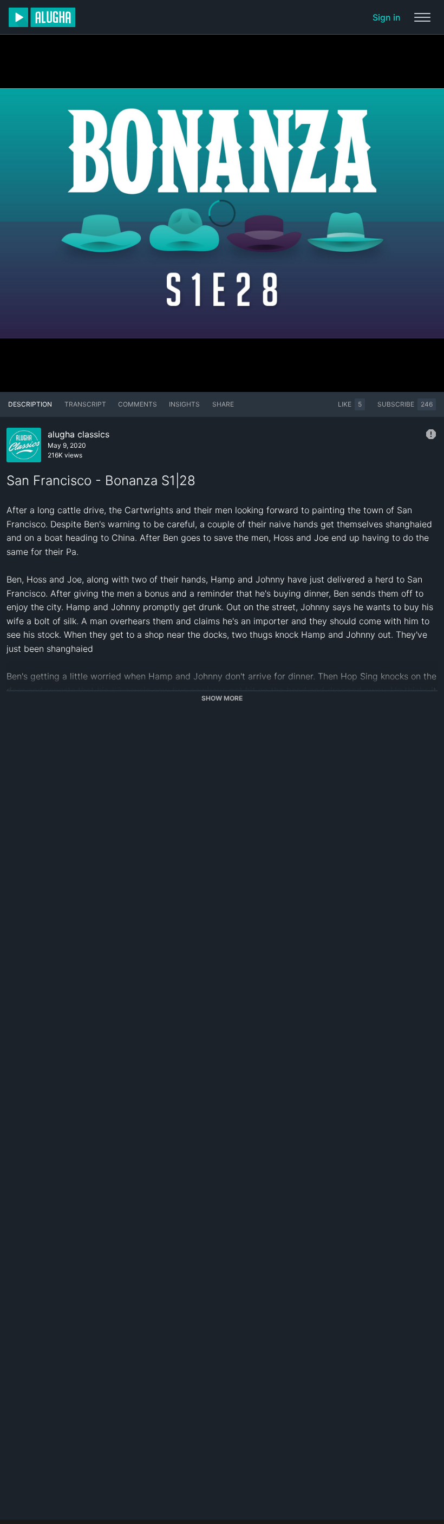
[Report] (431, 434)
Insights (184, 404)
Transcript (85, 404)
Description (30, 404)
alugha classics (78, 434)
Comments (137, 404)
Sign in (387, 17)
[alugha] (42, 17)
